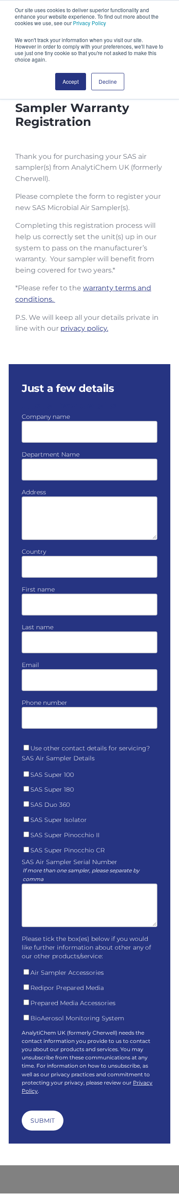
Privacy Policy (89, 22)
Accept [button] (71, 81)
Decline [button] (108, 81)
